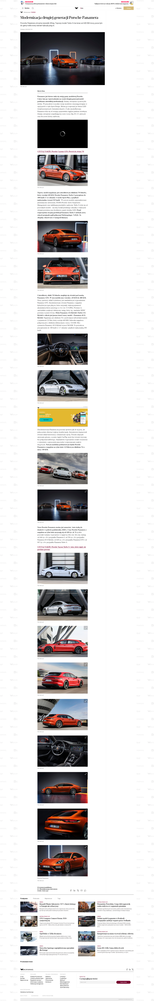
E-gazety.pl (63, 978)
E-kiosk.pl (62, 976)
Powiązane (24, 898)
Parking (33, 12)
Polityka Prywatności (36, 976)
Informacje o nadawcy (36, 982)
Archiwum (48, 982)
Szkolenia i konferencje (26, 992)
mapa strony (23, 995)
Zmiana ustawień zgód (36, 978)
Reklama (48, 976)
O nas (22, 976)
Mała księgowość (65, 982)
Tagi (58, 898)
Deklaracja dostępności (36, 983)
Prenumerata (49, 980)
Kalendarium (34, 995)
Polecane (36, 898)
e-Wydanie (118, 8)
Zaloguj (129, 8)
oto (81, 8)
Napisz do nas (24, 980)
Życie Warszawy (64, 987)
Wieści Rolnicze (64, 985)
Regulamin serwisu (35, 980)
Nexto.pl (62, 980)
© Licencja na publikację (44, 887)
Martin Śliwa (41, 91)
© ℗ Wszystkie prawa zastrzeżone (47, 889)
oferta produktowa (47, 995)
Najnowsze (48, 898)
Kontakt (22, 978)
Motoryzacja (27, 12)
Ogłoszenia (49, 978)
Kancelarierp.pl (64, 983)
